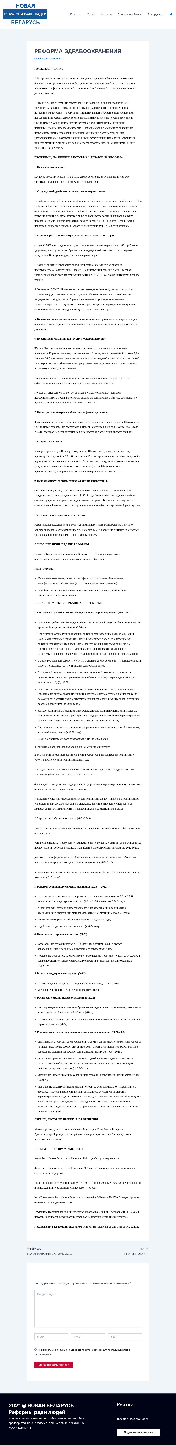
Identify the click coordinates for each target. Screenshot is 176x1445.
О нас (91, 14)
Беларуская (155, 14)
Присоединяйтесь (130, 14)
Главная (75, 14)
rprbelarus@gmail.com (132, 1418)
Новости (106, 14)
